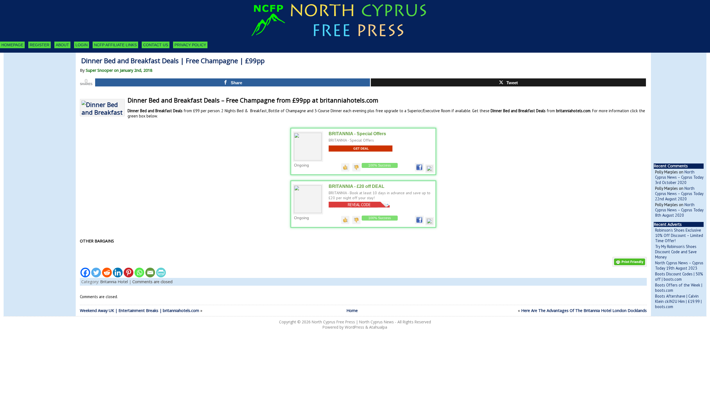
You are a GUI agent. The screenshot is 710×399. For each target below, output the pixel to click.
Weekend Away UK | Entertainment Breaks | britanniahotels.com (139, 310)
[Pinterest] (128, 272)
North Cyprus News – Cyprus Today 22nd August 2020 (679, 193)
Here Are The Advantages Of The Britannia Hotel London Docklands (584, 310)
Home (352, 310)
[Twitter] (96, 272)
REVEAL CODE (359, 204)
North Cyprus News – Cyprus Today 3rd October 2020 (679, 177)
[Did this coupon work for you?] (345, 167)
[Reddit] (107, 272)
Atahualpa (378, 327)
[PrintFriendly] (161, 272)
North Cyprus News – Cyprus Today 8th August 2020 (679, 210)
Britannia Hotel (114, 281)
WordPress (354, 327)
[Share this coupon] (419, 170)
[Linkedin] (118, 272)
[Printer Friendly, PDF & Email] (629, 261)
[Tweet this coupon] (429, 170)
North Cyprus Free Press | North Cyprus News (353, 321)
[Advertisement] (34, 83)
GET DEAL (361, 148)
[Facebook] (85, 272)
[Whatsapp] (139, 272)
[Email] (150, 272)
